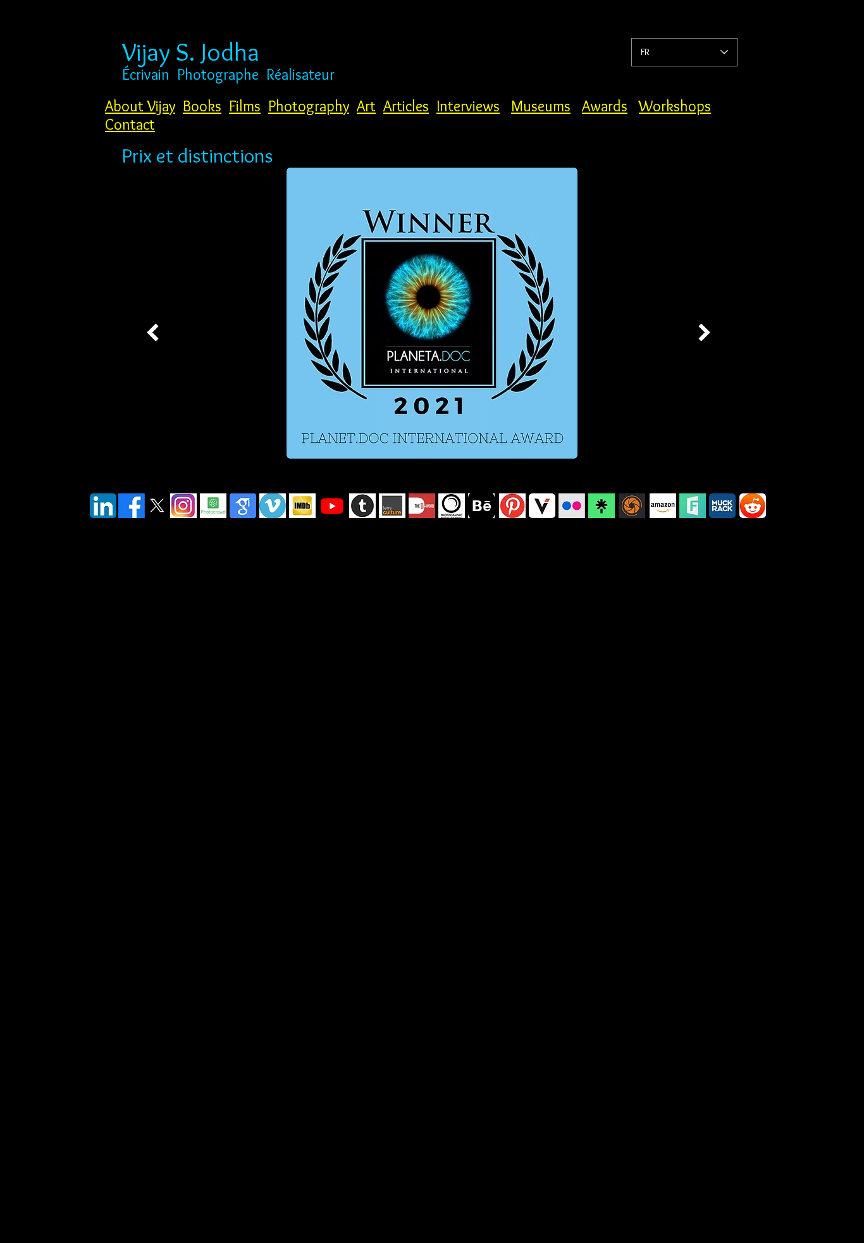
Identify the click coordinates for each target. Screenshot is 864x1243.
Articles (406, 106)
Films (245, 106)
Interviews (468, 106)
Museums (541, 106)
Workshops (675, 106)
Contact (130, 124)
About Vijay (140, 106)
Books (202, 106)
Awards (604, 106)
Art (366, 106)
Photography (308, 106)
